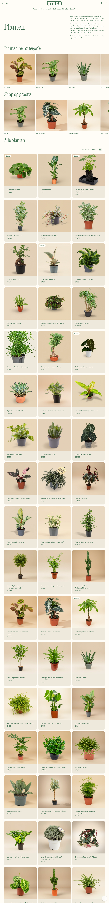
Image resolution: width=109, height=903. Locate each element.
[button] (94, 149)
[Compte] (101, 3)
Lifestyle (48, 9)
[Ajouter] (67, 183)
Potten (41, 9)
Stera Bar (65, 9)
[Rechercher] (7, 3)
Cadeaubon (57, 9)
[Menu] (2, 3)
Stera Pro (73, 9)
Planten (35, 9)
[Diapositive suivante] (102, 71)
